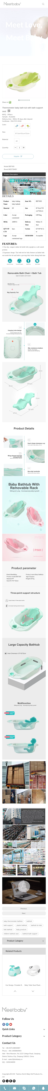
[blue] (17, 126)
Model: (6, 166)
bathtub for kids (36, 925)
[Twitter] (7, 1080)
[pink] (22, 126)
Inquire (16, 156)
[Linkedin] (7, 1024)
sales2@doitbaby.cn (15, 1059)
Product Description (11, 174)
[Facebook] (3, 1024)
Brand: (6, 169)
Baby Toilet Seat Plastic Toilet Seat (33, 985)
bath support (8, 925)
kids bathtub (8, 929)
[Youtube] (10, 1024)
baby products (21, 929)
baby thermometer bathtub (13, 921)
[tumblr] (10, 1080)
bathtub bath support (30, 934)
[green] (28, 126)
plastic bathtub (22, 925)
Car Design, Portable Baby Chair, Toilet (14, 985)
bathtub (29, 921)
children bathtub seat (11, 934)
